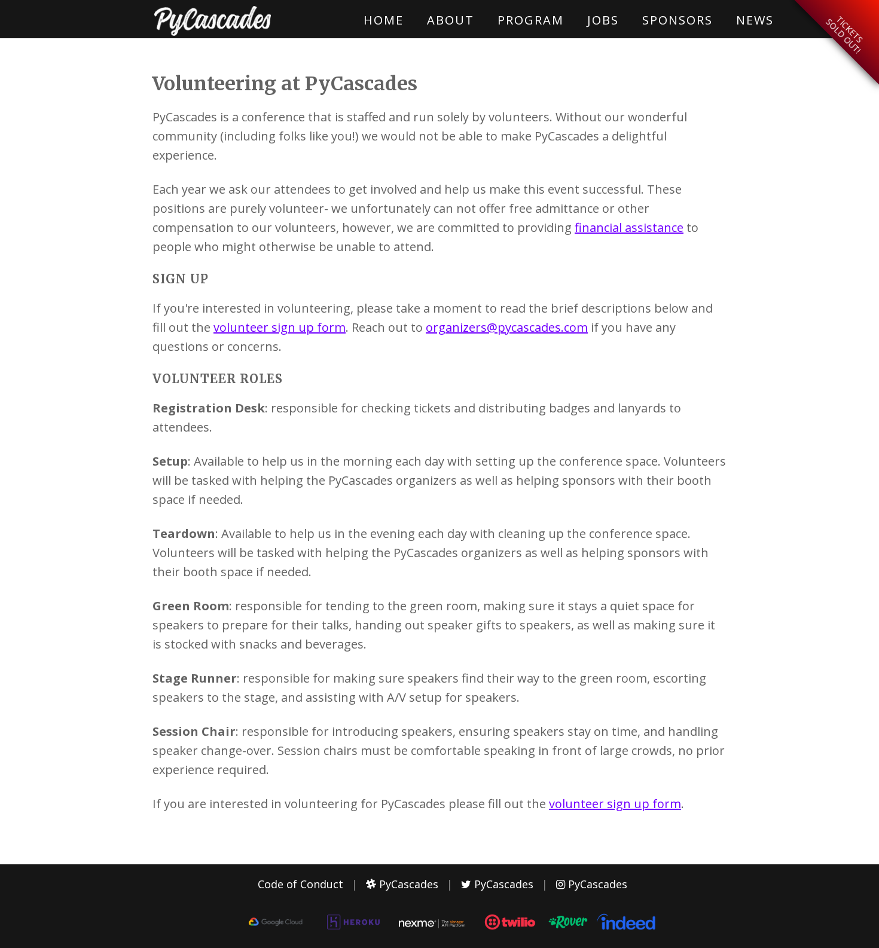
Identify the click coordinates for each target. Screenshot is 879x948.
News (755, 20)
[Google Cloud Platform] (275, 926)
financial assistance (629, 227)
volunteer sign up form (279, 327)
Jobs (603, 20)
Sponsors (677, 20)
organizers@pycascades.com (507, 327)
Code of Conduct (300, 884)
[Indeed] (627, 928)
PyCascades (407, 884)
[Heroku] (354, 932)
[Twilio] (510, 933)
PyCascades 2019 (212, 21)
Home (384, 20)
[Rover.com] (567, 933)
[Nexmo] (432, 924)
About (450, 20)
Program (531, 20)
